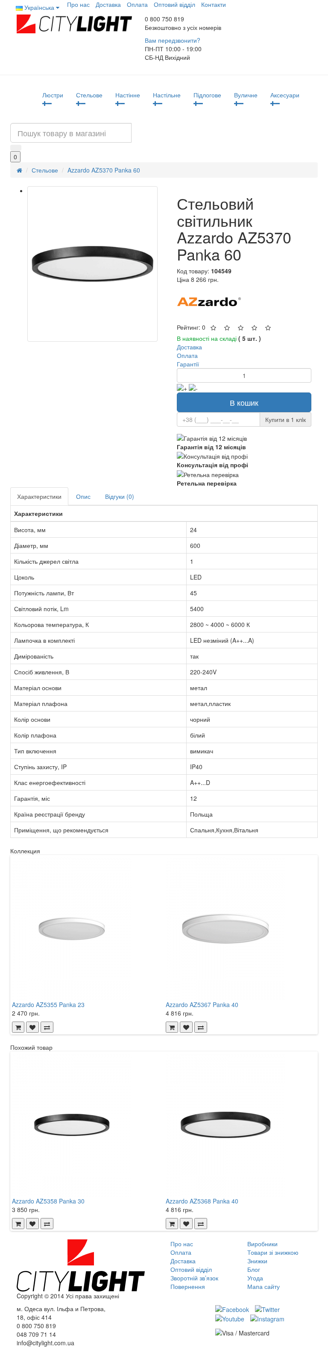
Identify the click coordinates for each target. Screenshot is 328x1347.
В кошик (244, 402)
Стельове (89, 95)
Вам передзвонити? (172, 40)
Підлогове (207, 95)
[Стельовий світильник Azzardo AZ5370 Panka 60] (92, 264)
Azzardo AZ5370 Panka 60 (103, 170)
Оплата (137, 4)
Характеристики (39, 496)
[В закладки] (32, 1027)
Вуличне (246, 95)
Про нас (78, 4)
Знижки (257, 1260)
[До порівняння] (47, 1027)
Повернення (187, 1286)
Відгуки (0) (119, 496)
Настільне (167, 95)
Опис (83, 496)
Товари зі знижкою (273, 1252)
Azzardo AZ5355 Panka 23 (48, 1004)
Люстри (52, 95)
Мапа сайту (263, 1286)
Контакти (213, 4)
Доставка (108, 4)
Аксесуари (284, 95)
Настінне (127, 95)
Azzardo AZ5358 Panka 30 (48, 1201)
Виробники (262, 1243)
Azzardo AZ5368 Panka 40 (202, 1201)
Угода (255, 1278)
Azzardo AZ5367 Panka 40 (202, 1004)
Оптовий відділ (174, 4)
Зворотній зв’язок (194, 1278)
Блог (253, 1269)
